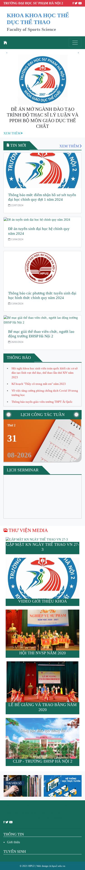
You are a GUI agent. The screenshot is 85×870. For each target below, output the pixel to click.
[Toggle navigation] (75, 42)
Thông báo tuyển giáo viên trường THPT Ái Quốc (42, 401)
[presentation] (6, 52)
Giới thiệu (13, 842)
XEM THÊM (12, 133)
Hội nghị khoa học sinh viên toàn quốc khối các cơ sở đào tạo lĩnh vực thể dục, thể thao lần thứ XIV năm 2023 (45, 373)
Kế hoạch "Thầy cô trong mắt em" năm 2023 (39, 384)
